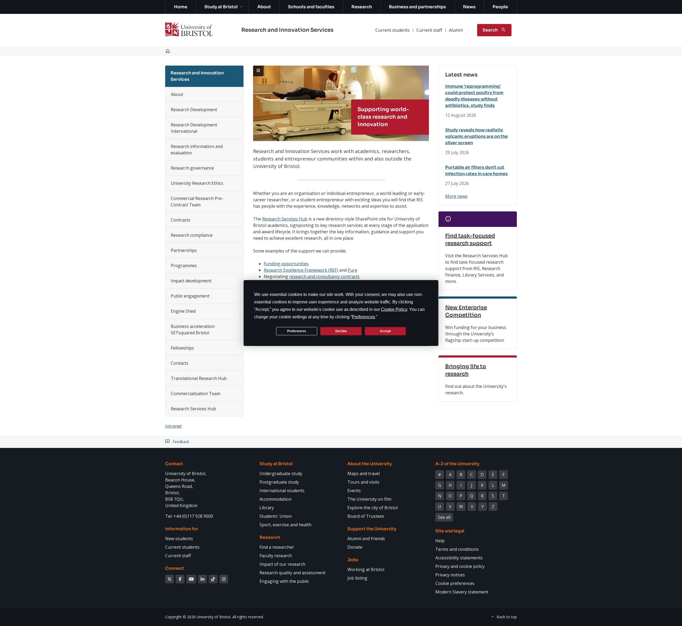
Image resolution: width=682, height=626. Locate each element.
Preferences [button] (363, 317)
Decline (341, 331)
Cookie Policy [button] (394, 309)
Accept (385, 331)
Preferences (296, 331)
